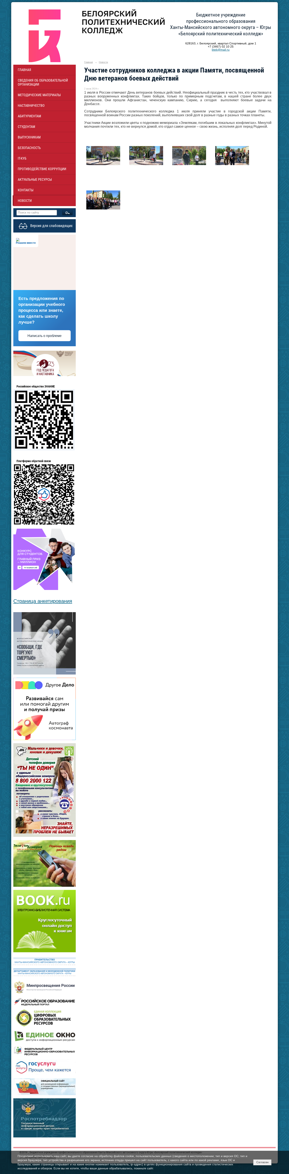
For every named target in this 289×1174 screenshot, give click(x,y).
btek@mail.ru (221, 49)
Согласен (262, 1162)
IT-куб (22, 158)
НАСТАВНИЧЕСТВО (31, 106)
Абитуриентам (29, 116)
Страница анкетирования (42, 601)
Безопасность (29, 148)
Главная (24, 70)
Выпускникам (29, 137)
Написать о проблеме (45, 336)
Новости (25, 201)
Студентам (26, 127)
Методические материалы (39, 95)
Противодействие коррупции (42, 169)
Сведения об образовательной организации (43, 82)
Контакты (25, 190)
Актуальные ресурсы (35, 180)
